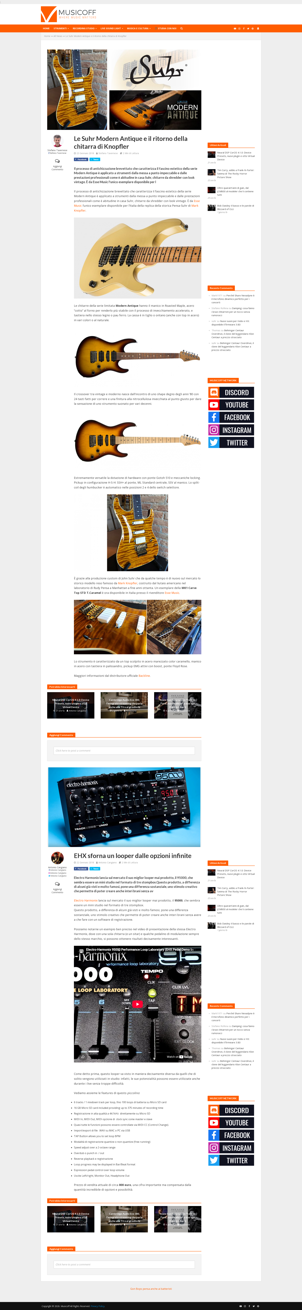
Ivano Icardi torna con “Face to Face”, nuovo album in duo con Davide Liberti (178, 703)
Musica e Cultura (137, 28)
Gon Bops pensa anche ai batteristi (151, 1289)
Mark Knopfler (127, 583)
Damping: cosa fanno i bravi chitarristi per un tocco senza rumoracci (233, 312)
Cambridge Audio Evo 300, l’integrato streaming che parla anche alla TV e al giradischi (124, 703)
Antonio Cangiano (77, 710)
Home (46, 28)
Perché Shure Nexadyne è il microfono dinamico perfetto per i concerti (233, 299)
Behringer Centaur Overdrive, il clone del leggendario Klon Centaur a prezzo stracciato (233, 334)
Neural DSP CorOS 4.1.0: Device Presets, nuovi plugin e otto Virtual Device (70, 703)
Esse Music (172, 593)
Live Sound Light (111, 28)
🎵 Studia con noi (165, 28)
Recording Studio (84, 28)
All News (57, 36)
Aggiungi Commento (57, 168)
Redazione (131, 710)
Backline (144, 676)
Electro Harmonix (86, 900)
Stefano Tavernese (57, 150)
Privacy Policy (97, 1306)
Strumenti (60, 28)
